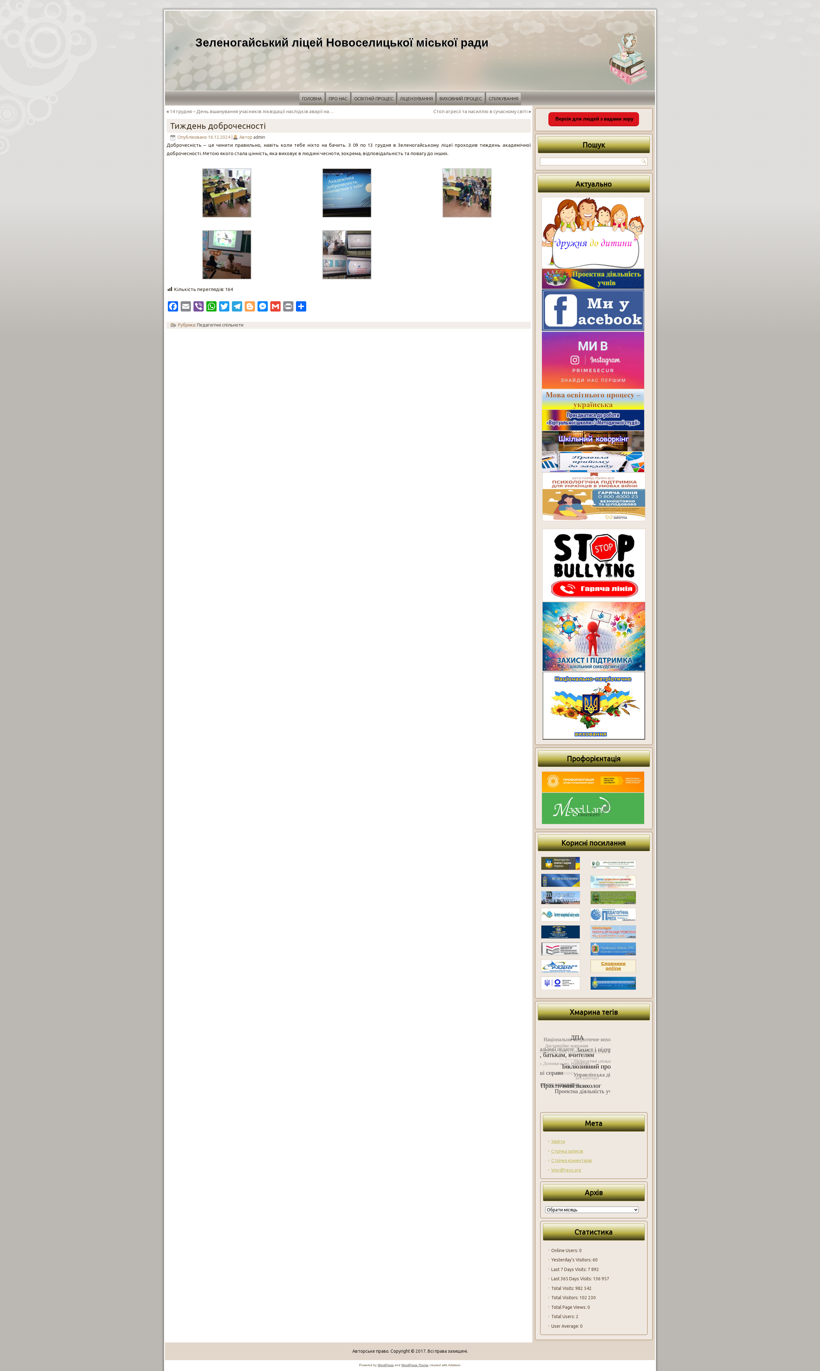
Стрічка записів (567, 1151)
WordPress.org (566, 1170)
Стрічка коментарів (571, 1160)
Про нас (338, 98)
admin (259, 137)
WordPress (386, 1365)
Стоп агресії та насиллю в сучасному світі (480, 111)
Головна (312, 98)
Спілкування (503, 98)
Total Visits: (563, 1288)
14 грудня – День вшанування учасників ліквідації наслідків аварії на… (252, 111)
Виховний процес (460, 98)
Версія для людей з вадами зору (593, 118)
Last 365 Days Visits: (572, 1278)
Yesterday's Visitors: (572, 1259)
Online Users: (565, 1250)
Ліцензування (416, 98)
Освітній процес (373, 98)
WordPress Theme (415, 1365)
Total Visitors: (565, 1297)
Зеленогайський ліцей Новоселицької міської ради (341, 42)
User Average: (565, 1326)
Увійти (558, 1141)
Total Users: (563, 1316)
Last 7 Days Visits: (569, 1269)
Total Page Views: (569, 1307)
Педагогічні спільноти (220, 325)
